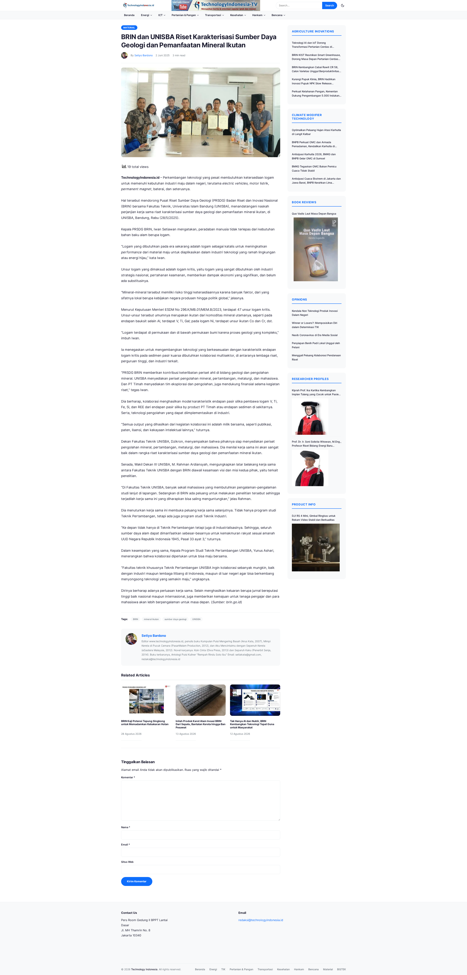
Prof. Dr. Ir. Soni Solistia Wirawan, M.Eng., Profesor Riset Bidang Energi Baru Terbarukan (316, 444)
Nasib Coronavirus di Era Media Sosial (314, 335)
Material (129, 27)
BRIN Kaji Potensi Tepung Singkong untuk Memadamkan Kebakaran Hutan (145, 722)
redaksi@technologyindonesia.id (260, 920)
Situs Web (127, 861)
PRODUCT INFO (304, 504)
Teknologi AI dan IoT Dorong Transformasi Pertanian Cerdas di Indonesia (312, 45)
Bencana (277, 15)
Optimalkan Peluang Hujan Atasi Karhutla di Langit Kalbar (316, 132)
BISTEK (341, 969)
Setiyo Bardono (143, 55)
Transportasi (213, 15)
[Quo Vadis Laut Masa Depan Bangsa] (316, 249)
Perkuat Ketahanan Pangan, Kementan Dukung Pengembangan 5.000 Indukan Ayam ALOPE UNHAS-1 (315, 94)
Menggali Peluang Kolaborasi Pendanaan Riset (316, 357)
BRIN (135, 619)
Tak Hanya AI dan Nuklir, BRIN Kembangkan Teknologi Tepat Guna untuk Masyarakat (252, 724)
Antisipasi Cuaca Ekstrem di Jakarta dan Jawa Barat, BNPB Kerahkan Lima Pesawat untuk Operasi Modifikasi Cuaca (316, 181)
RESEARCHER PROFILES (310, 379)
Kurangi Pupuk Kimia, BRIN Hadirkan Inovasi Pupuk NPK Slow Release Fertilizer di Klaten (313, 81)
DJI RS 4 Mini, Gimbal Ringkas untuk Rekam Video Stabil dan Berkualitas (313, 517)
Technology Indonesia (144, 969)
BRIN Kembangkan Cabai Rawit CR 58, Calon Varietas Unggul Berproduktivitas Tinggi (315, 69)
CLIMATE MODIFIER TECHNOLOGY (307, 116)
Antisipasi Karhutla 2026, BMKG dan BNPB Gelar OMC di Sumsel (314, 156)
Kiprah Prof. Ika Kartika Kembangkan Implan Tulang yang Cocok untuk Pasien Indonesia (316, 393)
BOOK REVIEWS (304, 202)
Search (329, 5)
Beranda (129, 15)
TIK (223, 969)
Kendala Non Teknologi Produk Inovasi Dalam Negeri (315, 312)
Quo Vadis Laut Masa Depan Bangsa (314, 213)
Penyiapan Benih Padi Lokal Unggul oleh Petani (316, 345)
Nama (125, 827)
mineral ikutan (151, 619)
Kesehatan (236, 15)
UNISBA (196, 619)
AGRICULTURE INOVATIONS (313, 31)
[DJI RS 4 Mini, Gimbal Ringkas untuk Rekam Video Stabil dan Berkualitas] (316, 547)
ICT (160, 15)
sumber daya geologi (175, 619)
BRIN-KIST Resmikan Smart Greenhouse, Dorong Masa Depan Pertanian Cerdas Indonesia (316, 57)
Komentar (128, 777)
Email (125, 844)
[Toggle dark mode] (342, 5)
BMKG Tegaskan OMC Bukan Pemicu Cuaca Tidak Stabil (314, 168)
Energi (145, 15)
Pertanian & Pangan (184, 15)
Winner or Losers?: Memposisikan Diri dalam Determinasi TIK (314, 324)
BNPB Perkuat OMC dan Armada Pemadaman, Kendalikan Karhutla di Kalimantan (313, 144)
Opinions (299, 299)
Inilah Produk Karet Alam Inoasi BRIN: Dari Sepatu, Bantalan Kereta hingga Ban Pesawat (200, 724)
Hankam (257, 15)
